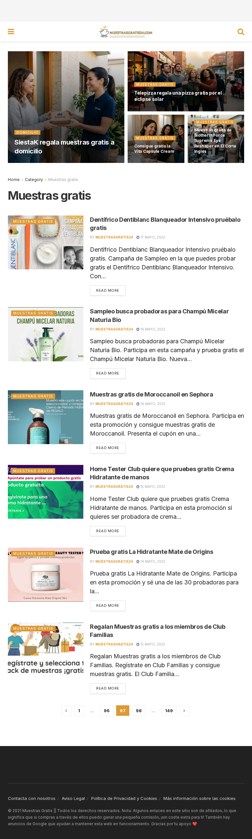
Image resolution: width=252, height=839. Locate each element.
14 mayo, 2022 (152, 561)
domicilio (27, 132)
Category (34, 179)
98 (139, 710)
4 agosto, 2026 (212, 163)
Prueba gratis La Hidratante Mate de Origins (151, 551)
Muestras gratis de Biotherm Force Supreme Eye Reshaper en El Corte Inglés (215, 140)
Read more (107, 290)
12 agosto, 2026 (152, 111)
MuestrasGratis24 (39, 163)
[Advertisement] (126, 10)
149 (169, 710)
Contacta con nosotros (31, 798)
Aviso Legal (73, 798)
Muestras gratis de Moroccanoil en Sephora (151, 394)
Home (14, 179)
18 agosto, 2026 (79, 163)
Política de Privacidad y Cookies (124, 798)
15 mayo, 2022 (152, 486)
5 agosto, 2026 (152, 163)
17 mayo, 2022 (152, 237)
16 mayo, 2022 (152, 329)
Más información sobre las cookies (199, 798)
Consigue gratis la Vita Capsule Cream (154, 149)
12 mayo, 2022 (152, 644)
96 (107, 710)
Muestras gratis (155, 84)
